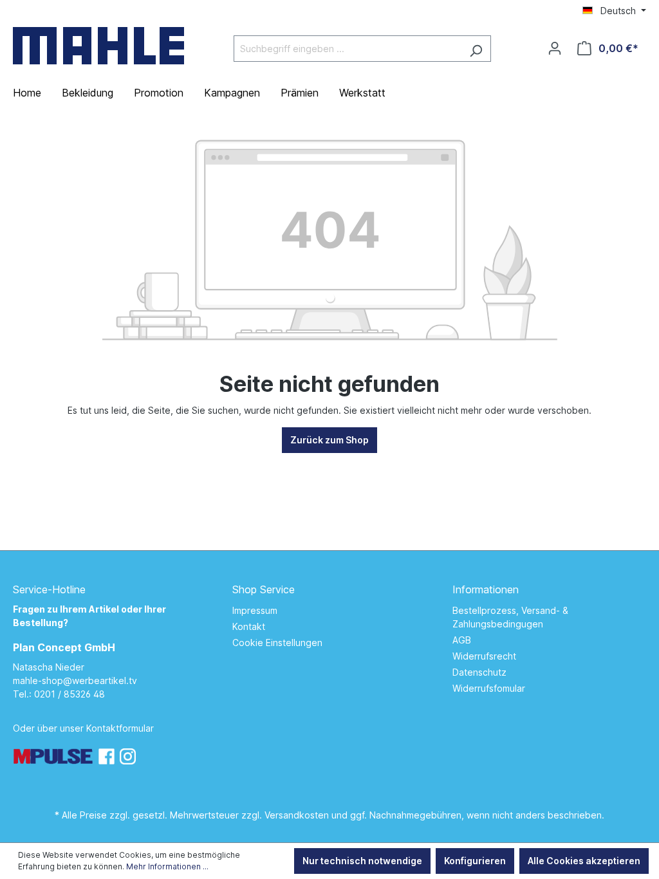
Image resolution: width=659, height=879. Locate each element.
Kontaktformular (120, 728)
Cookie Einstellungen (277, 642)
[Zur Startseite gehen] (98, 45)
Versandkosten (297, 815)
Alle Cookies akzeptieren (584, 860)
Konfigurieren (475, 860)
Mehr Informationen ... (167, 866)
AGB (461, 639)
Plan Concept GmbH (64, 647)
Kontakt (248, 626)
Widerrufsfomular (488, 688)
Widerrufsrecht (484, 656)
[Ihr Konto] (555, 48)
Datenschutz (479, 672)
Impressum (254, 610)
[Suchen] (476, 48)
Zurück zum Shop (329, 439)
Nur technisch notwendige (362, 860)
